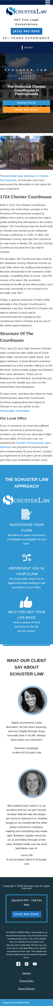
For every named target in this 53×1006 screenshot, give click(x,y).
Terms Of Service (26, 989)
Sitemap (26, 973)
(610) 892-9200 (26, 31)
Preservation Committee (14, 410)
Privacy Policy (26, 981)
